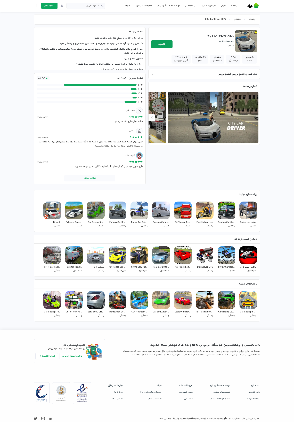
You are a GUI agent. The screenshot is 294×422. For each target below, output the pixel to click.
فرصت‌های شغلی (221, 392)
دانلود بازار (49, 6)
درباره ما (118, 392)
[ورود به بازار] (62, 6)
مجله (127, 6)
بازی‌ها (252, 19)
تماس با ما (117, 399)
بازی (223, 6)
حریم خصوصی (185, 392)
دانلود (161, 44)
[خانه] (252, 5)
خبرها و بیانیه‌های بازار (151, 392)
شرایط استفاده (186, 385)
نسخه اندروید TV (46, 356)
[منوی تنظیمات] (37, 6)
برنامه (234, 6)
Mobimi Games (226, 42)
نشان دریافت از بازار (220, 399)
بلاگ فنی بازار (155, 399)
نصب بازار (255, 385)
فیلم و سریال (208, 6)
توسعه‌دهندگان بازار (168, 6)
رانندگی (237, 19)
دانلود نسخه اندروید (72, 356)
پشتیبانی (190, 6)
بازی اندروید (254, 392)
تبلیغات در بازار (144, 6)
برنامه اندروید (253, 399)
